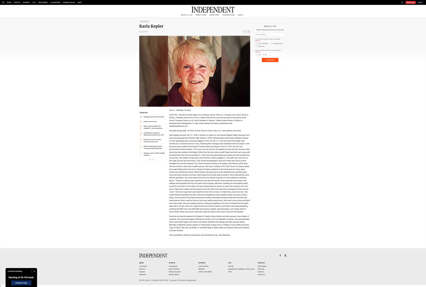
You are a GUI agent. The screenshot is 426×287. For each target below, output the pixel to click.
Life (34, 2)
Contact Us (261, 274)
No (266, 55)
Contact (261, 263)
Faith (229, 272)
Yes (259, 55)
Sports (17, 2)
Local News (143, 266)
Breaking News (278, 43)
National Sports (174, 274)
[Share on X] (248, 31)
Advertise (261, 272)
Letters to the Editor (205, 272)
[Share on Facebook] (245, 31)
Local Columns (203, 266)
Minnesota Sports (175, 272)
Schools (231, 266)
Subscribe (411, 2)
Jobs (79, 2)
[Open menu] (3, 2)
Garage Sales (69, 2)
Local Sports (173, 266)
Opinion (26, 2)
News (9, 2)
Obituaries (43, 2)
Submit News (214, 15)
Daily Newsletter (263, 43)
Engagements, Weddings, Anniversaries (241, 269)
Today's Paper (201, 15)
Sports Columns (174, 269)
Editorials (201, 269)
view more (152, 159)
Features (142, 272)
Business (142, 269)
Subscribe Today (228, 15)
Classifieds (55, 2)
